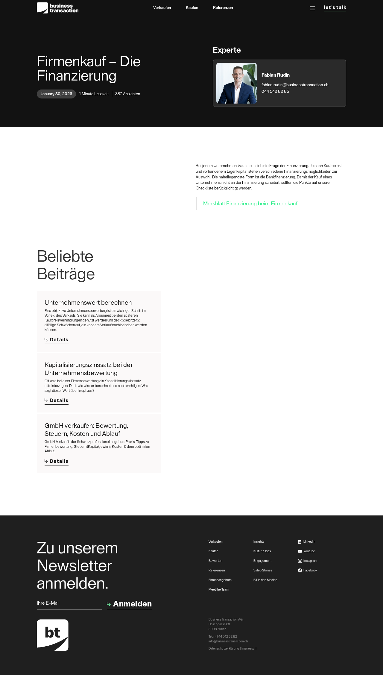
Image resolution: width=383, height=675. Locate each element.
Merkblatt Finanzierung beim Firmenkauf (250, 203)
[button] (312, 8)
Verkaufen (162, 8)
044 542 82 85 (275, 92)
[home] (58, 7)
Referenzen (223, 8)
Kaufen (192, 8)
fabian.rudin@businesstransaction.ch (295, 85)
